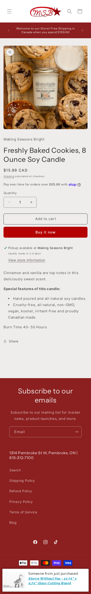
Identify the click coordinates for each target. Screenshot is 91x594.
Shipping (9, 176)
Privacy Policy (21, 502)
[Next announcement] (82, 30)
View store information (26, 260)
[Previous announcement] (9, 30)
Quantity (10, 193)
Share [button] (13, 341)
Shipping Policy (22, 480)
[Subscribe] (76, 431)
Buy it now (45, 232)
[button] (9, 11)
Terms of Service (23, 512)
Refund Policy (20, 491)
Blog (13, 522)
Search (15, 470)
